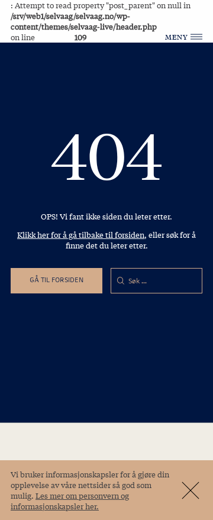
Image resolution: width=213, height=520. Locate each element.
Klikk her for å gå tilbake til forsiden (80, 234)
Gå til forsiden (56, 280)
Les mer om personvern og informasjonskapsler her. (70, 501)
